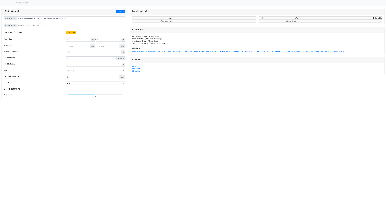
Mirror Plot (136, 80)
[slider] (95, 94)
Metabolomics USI (23, 3)
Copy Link (120, 11)
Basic (134, 75)
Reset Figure (71, 32)
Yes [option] (68, 83)
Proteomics (136, 78)
